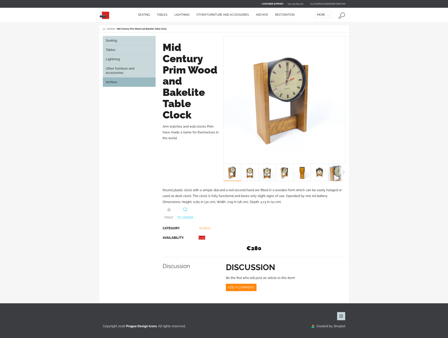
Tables (110, 50)
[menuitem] (143, 15)
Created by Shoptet (330, 326)
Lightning (113, 59)
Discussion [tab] (176, 266)
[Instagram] (341, 316)
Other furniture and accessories (120, 71)
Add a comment (241, 287)
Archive (111, 82)
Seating (111, 40)
